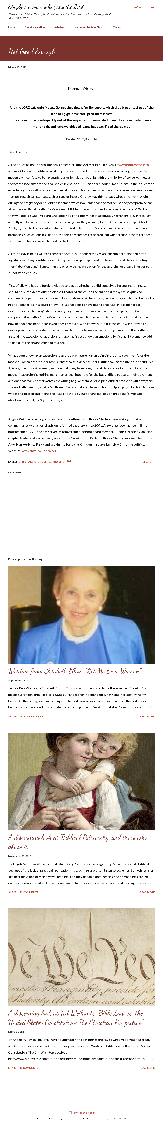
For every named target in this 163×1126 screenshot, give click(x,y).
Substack (59, 26)
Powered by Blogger (83, 1112)
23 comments (29, 892)
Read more (147, 716)
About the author (35, 26)
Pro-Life (58, 461)
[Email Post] (69, 461)
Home (11, 26)
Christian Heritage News (89, 26)
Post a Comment (31, 716)
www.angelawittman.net (39, 451)
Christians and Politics (35, 461)
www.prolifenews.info (133, 165)
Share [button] (147, 461)
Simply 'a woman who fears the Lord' (46, 6)
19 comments (29, 1067)
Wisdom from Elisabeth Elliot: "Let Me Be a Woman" (74, 671)
